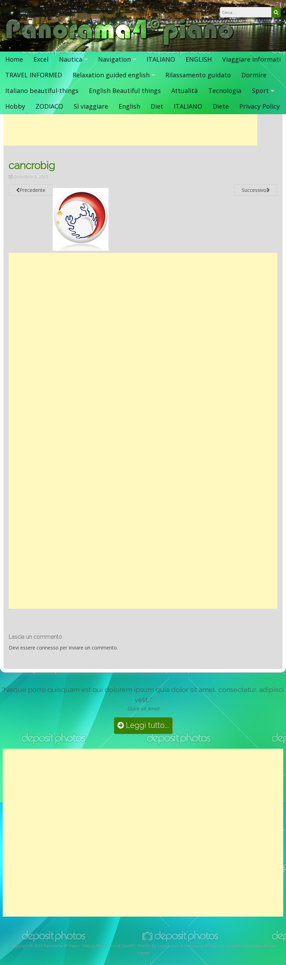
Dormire (253, 75)
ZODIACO (49, 106)
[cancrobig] (80, 248)
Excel (40, 59)
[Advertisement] (130, 130)
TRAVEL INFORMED (33, 75)
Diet (157, 106)
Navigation (114, 59)
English (129, 106)
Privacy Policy (259, 106)
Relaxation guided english (111, 75)
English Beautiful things (125, 90)
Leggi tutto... (146, 725)
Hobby (15, 106)
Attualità (184, 90)
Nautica (70, 59)
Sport (260, 90)
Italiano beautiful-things (41, 90)
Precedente (32, 190)
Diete (221, 106)
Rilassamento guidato (198, 75)
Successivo (254, 190)
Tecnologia (224, 90)
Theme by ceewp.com (158, 945)
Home (14, 59)
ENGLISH (199, 59)
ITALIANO (160, 59)
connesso (48, 647)
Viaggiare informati (251, 59)
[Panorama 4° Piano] (119, 44)
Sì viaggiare (91, 106)
